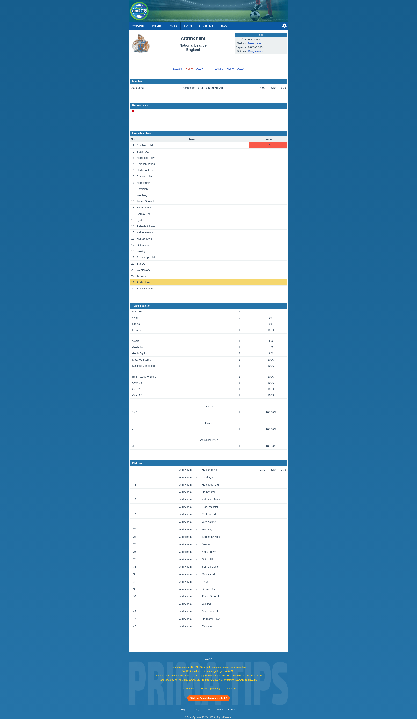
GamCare (231, 688)
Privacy (195, 709)
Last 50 (219, 68)
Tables (157, 25)
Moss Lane (254, 43)
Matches (138, 25)
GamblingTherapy (210, 688)
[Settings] (284, 25)
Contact (232, 709)
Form (188, 25)
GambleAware (188, 688)
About (219, 709)
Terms (207, 709)
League (177, 68)
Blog (224, 25)
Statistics (206, 25)
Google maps (256, 51)
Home (230, 68)
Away (199, 68)
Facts (173, 25)
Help (182, 709)
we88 (208, 659)
